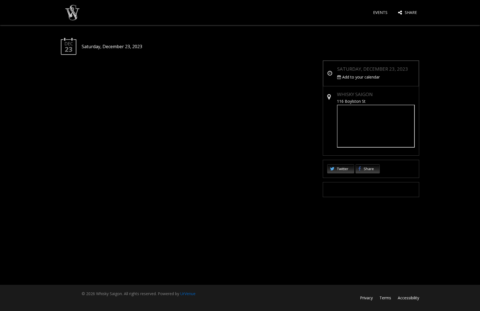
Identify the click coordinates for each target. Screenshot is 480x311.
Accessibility (408, 297)
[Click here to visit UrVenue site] (371, 190)
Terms (385, 297)
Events (380, 12)
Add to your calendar (360, 77)
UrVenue (188, 293)
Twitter (342, 168)
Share (411, 12)
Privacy (366, 297)
